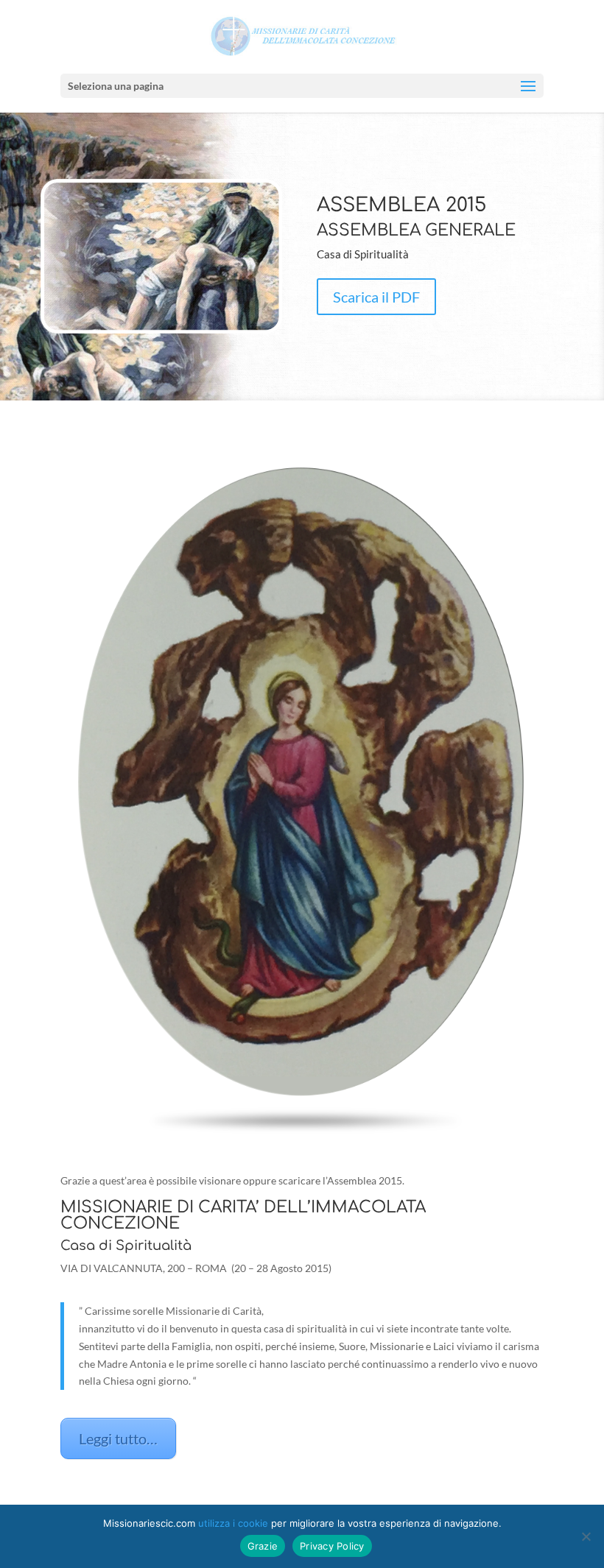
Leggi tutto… (118, 1438)
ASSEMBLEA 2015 (401, 205)
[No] (585, 1536)
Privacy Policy (332, 1546)
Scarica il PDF (376, 297)
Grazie (262, 1546)
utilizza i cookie (233, 1523)
